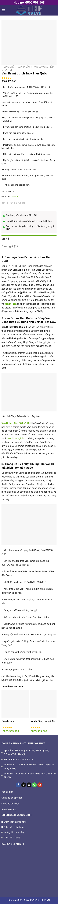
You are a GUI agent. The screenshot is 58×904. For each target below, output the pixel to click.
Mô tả (5, 239)
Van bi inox (8, 721)
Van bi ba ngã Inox (17, 438)
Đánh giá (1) (9, 246)
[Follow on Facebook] (18, 784)
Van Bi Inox (10, 303)
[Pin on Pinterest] (19, 203)
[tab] (29, 239)
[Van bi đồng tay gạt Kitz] (43, 704)
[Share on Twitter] (11, 203)
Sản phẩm (24, 66)
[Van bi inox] (15, 704)
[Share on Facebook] (7, 203)
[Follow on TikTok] (23, 784)
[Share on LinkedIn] (23, 203)
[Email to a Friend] (15, 203)
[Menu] (3, 10)
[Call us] (34, 784)
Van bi (8, 69)
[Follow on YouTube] (39, 784)
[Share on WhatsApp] (3, 203)
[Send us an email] (29, 784)
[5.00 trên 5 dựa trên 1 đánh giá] (29, 78)
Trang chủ (7, 66)
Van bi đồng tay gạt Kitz (43, 721)
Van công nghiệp (43, 66)
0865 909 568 (35, 2)
